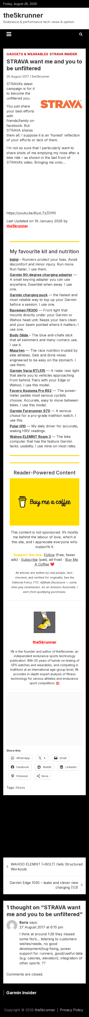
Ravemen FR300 (24, 310)
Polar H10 (18, 426)
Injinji (14, 259)
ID (57, 683)
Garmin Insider (21, 992)
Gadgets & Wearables (27, 54)
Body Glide (19, 335)
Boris (23, 922)
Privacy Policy (71, 1010)
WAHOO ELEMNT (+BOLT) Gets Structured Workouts (47, 866)
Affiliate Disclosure (52, 582)
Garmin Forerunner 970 (30, 411)
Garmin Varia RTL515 (27, 370)
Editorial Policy (22, 582)
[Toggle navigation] (8, 34)
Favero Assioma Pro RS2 (31, 390)
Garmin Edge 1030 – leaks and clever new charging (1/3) (44, 885)
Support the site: (28, 555)
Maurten (17, 350)
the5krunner (23, 15)
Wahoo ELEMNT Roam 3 (30, 436)
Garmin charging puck (29, 295)
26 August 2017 (17, 76)
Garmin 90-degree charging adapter (41, 275)
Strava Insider (63, 54)
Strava (20, 787)
